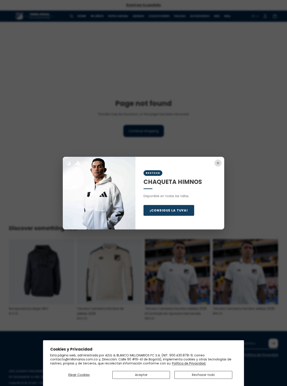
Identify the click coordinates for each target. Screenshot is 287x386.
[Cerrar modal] (218, 163)
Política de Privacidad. (189, 363)
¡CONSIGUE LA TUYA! (169, 210)
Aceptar (141, 375)
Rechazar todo (203, 375)
